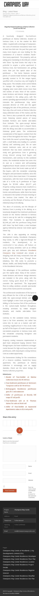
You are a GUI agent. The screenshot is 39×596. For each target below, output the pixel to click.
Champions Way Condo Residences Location (18, 562)
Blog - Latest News (10, 11)
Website (30, 480)
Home (13, 13)
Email (30, 473)
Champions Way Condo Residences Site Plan (19, 579)
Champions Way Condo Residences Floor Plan (19, 559)
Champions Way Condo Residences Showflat (19, 576)
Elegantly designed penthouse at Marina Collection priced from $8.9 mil (20, 27)
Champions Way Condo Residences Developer (19, 556)
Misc (17, 13)
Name (30, 466)
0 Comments (20, 31)
